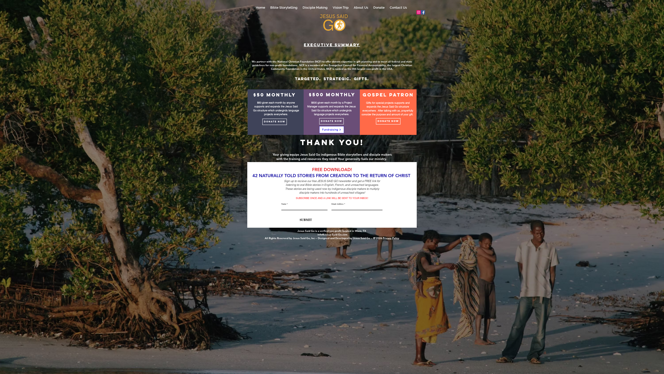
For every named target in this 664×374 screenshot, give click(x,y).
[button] (284, 7)
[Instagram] (419, 12)
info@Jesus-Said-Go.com (332, 234)
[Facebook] (423, 12)
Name (284, 204)
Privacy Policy (391, 238)
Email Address (337, 204)
